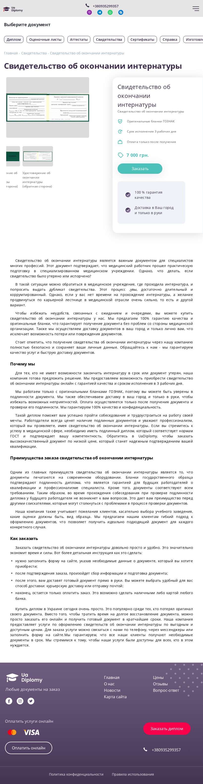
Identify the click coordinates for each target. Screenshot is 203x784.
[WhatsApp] (110, 12)
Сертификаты (142, 39)
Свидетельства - (35, 53)
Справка (170, 39)
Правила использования (133, 774)
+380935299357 (166, 750)
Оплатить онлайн (28, 748)
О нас (109, 684)
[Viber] (89, 12)
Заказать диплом (167, 728)
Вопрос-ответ (166, 690)
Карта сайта (115, 696)
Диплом (14, 39)
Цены (158, 677)
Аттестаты (79, 39)
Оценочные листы (45, 39)
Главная (112, 677)
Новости (112, 690)
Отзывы (160, 684)
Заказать (140, 168)
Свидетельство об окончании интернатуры (87, 53)
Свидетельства (109, 39)
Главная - (12, 53)
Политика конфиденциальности (76, 774)
